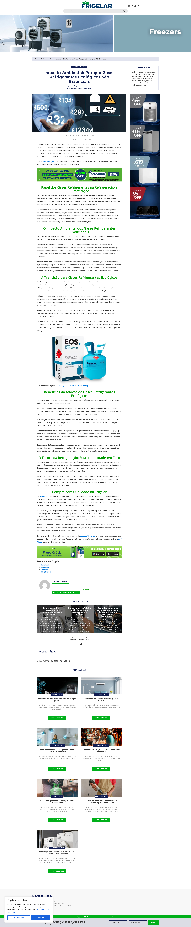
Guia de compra (101, 796)
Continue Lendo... (57, 718)
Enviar (153, 922)
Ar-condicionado (101, 694)
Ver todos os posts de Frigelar (65, 592)
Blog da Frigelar (49, 161)
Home (37, 59)
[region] (28, 910)
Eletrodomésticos (47, 59)
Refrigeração (57, 694)
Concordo (40, 918)
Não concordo (18, 918)
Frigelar (42, 496)
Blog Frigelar (46, 572)
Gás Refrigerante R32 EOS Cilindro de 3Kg (72, 385)
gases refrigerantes (88, 536)
